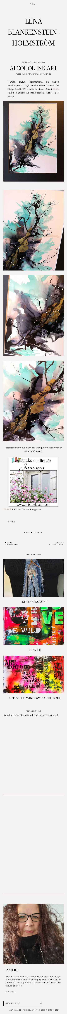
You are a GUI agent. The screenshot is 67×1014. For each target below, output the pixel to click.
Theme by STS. (52, 1010)
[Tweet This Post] (32, 532)
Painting (47, 74)
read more (11, 992)
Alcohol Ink (21, 74)
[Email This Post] (42, 532)
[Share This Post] (35, 532)
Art (29, 74)
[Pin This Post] (38, 532)
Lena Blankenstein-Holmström (33, 32)
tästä (55, 89)
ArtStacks (37, 74)
